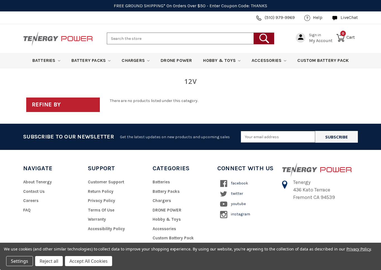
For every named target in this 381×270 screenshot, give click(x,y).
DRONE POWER (176, 60)
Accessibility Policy (106, 228)
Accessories (267, 60)
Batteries (44, 60)
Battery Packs (89, 60)
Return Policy (101, 191)
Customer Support (106, 181)
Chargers (134, 60)
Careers (30, 200)
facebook (239, 183)
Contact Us (34, 191)
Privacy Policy (101, 200)
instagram (240, 214)
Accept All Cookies (88, 261)
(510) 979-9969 (280, 17)
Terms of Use (101, 210)
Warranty (97, 219)
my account (320, 40)
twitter (236, 193)
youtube (238, 203)
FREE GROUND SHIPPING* (139, 5)
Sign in (315, 35)
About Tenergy (37, 181)
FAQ (27, 210)
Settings (19, 261)
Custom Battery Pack (323, 60)
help (317, 17)
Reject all (49, 261)
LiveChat (349, 17)
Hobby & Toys (220, 60)
